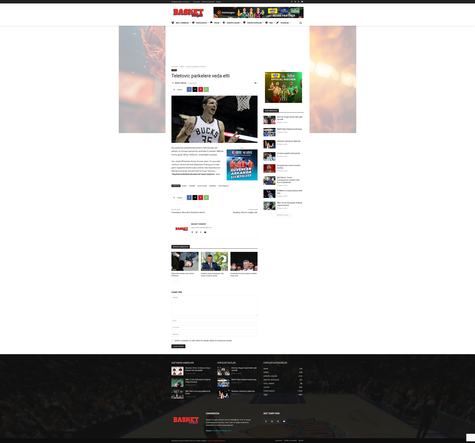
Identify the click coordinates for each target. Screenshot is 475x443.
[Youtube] (302, 1)
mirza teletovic (223, 186)
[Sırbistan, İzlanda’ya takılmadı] (269, 144)
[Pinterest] (200, 89)
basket (184, 186)
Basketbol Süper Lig (208, 270)
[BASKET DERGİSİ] (173, 83)
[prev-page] (173, 281)
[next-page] (176, 281)
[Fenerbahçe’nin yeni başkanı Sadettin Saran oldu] (244, 261)
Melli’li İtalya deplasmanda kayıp (289, 129)
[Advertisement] (237, 44)
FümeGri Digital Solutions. (216, 441)
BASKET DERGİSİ (180, 83)
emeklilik (192, 186)
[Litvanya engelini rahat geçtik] (269, 156)
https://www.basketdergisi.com (201, 227)
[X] (298, 1)
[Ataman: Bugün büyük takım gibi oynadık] (269, 120)
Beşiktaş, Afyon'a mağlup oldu (245, 212)
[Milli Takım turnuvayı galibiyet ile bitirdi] (177, 394)
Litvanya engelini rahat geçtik (288, 153)
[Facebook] (291, 1)
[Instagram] (295, 1)
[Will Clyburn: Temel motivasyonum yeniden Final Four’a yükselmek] (269, 180)
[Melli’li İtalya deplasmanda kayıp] (269, 132)
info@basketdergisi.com (221, 430)
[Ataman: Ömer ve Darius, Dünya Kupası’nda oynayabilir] (177, 371)
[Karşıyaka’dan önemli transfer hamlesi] (269, 168)
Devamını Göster (283, 215)
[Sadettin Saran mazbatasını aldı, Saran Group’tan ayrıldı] (214, 261)
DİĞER (182, 67)
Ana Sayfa (174, 67)
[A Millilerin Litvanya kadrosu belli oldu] (269, 194)
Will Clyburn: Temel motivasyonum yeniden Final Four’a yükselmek (288, 180)
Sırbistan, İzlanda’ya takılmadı (288, 141)
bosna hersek (202, 186)
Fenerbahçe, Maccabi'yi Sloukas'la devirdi (188, 212)
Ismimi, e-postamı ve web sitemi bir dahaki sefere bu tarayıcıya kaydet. (203, 340)
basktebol (212, 186)
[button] (301, 23)
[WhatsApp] (206, 89)
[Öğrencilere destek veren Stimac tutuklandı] (185, 261)
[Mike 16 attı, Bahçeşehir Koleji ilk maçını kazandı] (269, 206)
